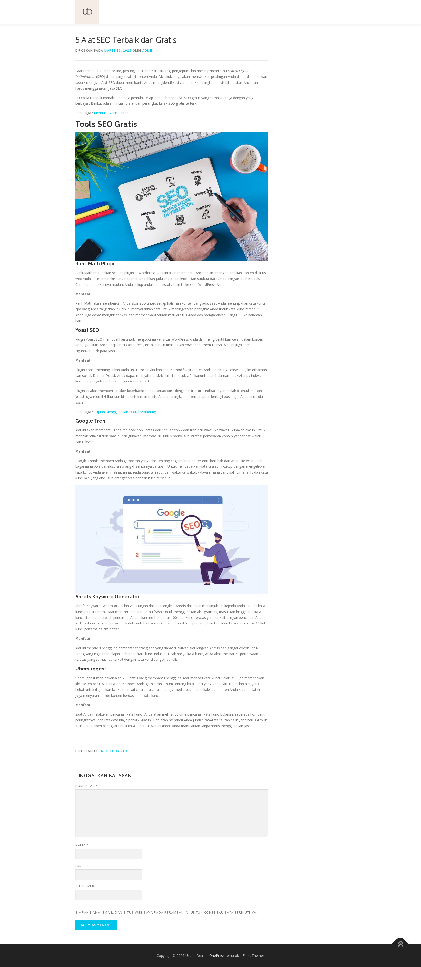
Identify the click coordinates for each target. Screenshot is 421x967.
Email (82, 866)
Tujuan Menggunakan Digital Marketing (125, 411)
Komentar (86, 785)
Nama (82, 845)
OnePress (217, 955)
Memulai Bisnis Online (111, 113)
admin (148, 50)
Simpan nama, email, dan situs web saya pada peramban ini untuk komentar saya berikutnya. (166, 912)
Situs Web (85, 886)
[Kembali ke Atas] (400, 944)
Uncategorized (113, 751)
